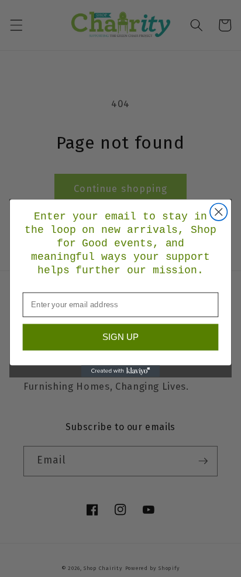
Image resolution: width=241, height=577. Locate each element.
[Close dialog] (218, 212)
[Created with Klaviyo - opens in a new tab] (120, 371)
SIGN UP (120, 337)
